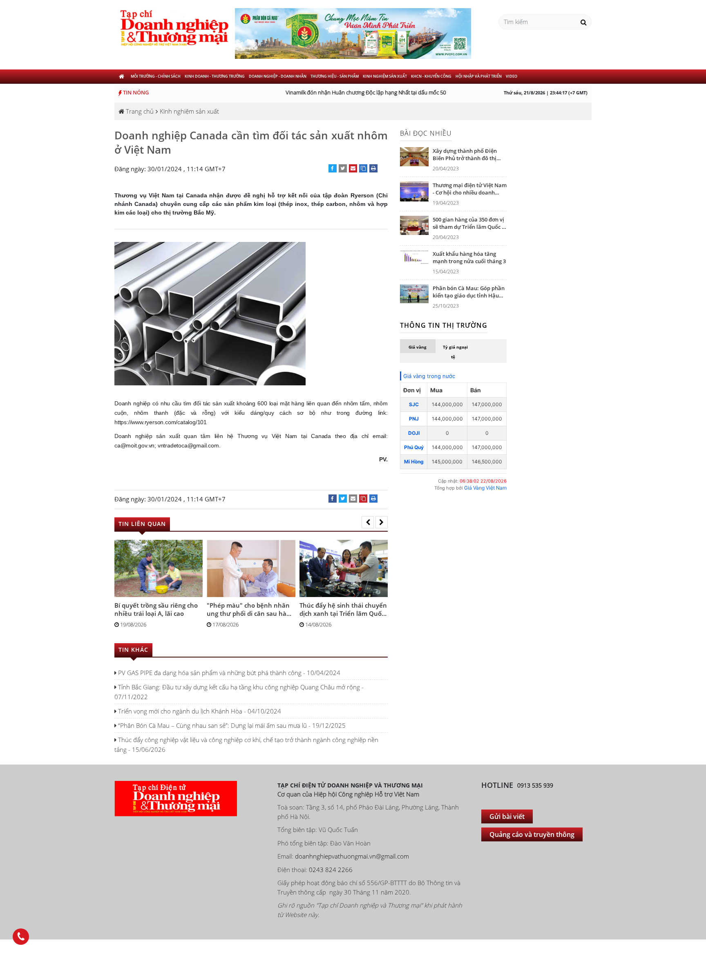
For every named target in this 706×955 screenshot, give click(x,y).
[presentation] (368, 522)
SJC (414, 404)
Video (511, 76)
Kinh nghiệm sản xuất (385, 76)
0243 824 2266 (331, 870)
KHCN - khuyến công (431, 76)
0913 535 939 (535, 785)
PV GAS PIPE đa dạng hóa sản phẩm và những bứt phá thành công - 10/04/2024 (228, 673)
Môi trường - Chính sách (156, 76)
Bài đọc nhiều (426, 133)
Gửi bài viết (507, 816)
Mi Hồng (414, 461)
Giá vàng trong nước (429, 376)
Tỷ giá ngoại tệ (455, 352)
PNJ (414, 419)
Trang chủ (139, 111)
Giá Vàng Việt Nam (485, 488)
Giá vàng (418, 347)
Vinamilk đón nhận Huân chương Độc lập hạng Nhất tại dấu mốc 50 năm (364, 92)
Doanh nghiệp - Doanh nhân (277, 76)
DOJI (414, 433)
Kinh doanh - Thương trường (215, 76)
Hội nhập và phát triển (479, 76)
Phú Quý (414, 447)
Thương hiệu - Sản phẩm (335, 76)
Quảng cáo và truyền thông (531, 834)
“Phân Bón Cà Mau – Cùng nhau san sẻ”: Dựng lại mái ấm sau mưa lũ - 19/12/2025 (231, 725)
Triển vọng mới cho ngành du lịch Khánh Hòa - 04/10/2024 (198, 711)
